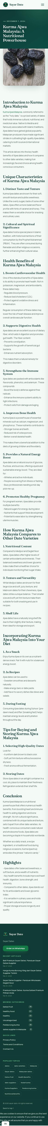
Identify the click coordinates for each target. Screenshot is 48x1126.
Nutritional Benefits (12, 1094)
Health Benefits (24, 1077)
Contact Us (8, 1049)
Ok (5, 1123)
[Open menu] (42, 5)
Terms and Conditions (13, 1044)
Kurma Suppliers (11, 1088)
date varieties (19, 1066)
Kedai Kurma (25, 1082)
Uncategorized (17, 1020)
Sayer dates (9, 1071)
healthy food (17, 1011)
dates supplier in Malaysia (17, 1029)
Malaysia (33, 1066)
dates (7, 1066)
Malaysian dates (25, 1071)
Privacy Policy (9, 1040)
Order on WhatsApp (15, 948)
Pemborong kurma (17, 1025)
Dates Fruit (17, 1006)
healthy (17, 1015)
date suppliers (10, 1082)
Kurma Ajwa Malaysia (12, 112)
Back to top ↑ (8, 1108)
